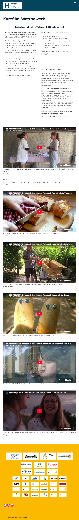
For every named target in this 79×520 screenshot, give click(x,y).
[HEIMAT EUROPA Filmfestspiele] (12, 5)
